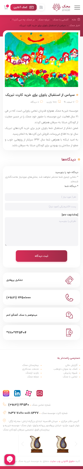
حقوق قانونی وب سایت (62, 461)
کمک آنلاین (20, 7)
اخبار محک (74, 25)
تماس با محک (70, 377)
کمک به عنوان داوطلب (65, 369)
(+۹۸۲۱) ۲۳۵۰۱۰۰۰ (18, 297)
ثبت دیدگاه (41, 256)
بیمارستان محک (30, 365)
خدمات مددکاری (30, 369)
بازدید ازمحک (32, 373)
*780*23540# (16, 332)
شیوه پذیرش (70, 373)
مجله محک (33, 377)
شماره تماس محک (29, 405)
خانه (74, 20)
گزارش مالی (71, 365)
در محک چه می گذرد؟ (23, 20)
